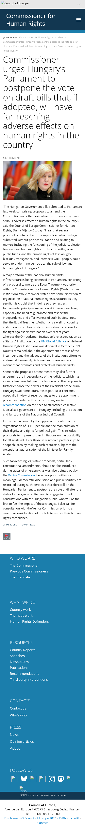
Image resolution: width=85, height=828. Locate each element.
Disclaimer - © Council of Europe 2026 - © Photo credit (42, 818)
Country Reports (22, 650)
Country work (20, 609)
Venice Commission (21, 475)
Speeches (17, 655)
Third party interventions (29, 679)
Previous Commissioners (29, 571)
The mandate (20, 577)
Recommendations (24, 673)
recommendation (14, 405)
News (14, 734)
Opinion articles (22, 741)
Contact (42, 823)
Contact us (18, 708)
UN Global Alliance (53, 341)
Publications (19, 667)
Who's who (18, 715)
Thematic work (21, 615)
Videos (15, 748)
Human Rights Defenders (29, 621)
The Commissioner (24, 565)
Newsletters (19, 661)
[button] (42, 4)
